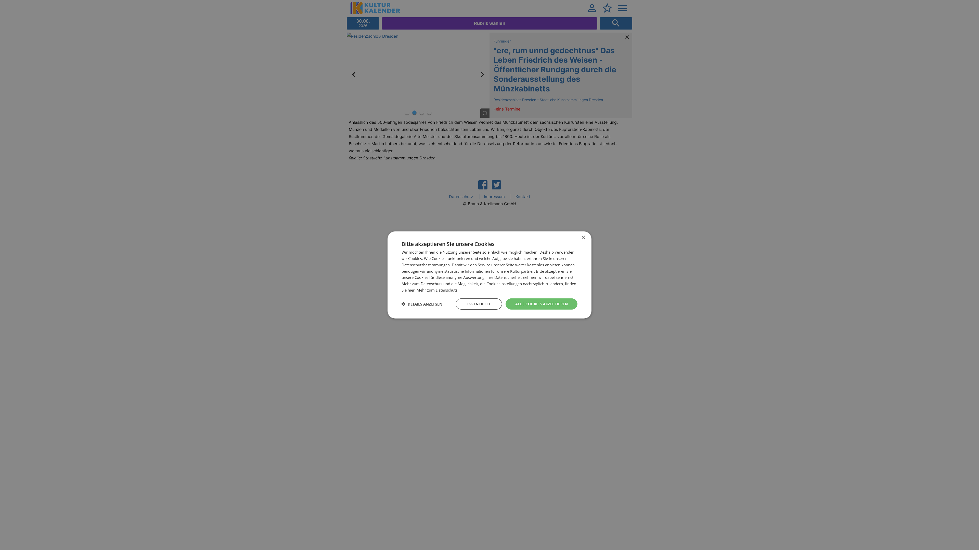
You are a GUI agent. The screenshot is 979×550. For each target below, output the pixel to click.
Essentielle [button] (479, 303)
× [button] (583, 237)
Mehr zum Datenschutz (437, 290)
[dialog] (489, 275)
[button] (422, 304)
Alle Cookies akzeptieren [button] (541, 303)
